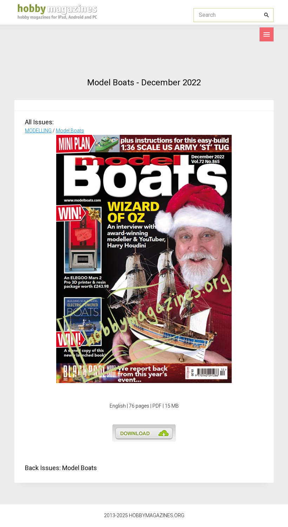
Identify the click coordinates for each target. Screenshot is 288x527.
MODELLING (38, 130)
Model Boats (70, 130)
